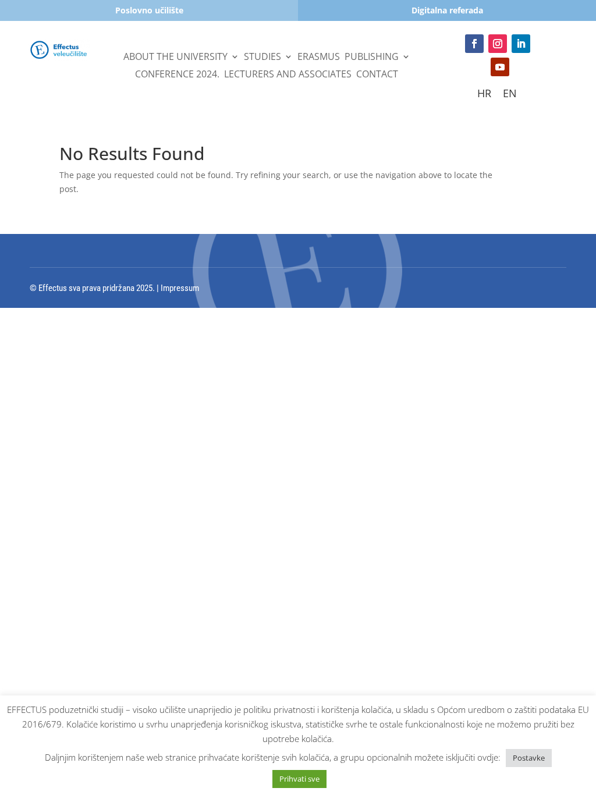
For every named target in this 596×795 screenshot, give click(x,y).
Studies (262, 57)
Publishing (372, 57)
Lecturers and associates (288, 75)
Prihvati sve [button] (299, 778)
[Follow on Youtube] (500, 67)
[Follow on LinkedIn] (521, 43)
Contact (377, 75)
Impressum (180, 288)
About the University (175, 57)
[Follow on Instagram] (497, 43)
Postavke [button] (529, 758)
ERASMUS (318, 57)
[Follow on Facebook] (474, 43)
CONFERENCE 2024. (177, 75)
